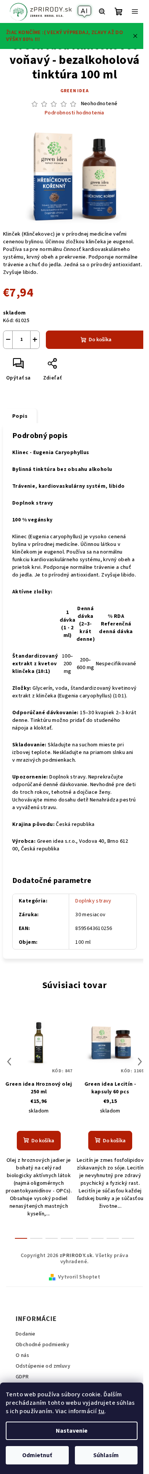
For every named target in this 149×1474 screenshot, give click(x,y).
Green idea (74, 91)
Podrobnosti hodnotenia (74, 113)
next (140, 1061)
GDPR (22, 1377)
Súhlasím (106, 1455)
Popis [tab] (20, 416)
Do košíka (100, 340)
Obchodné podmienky (42, 1345)
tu (101, 1411)
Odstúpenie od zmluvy (43, 1366)
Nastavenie (71, 1431)
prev (9, 1061)
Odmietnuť (37, 1455)
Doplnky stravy (93, 901)
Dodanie (26, 1334)
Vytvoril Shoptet (79, 1277)
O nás (22, 1355)
